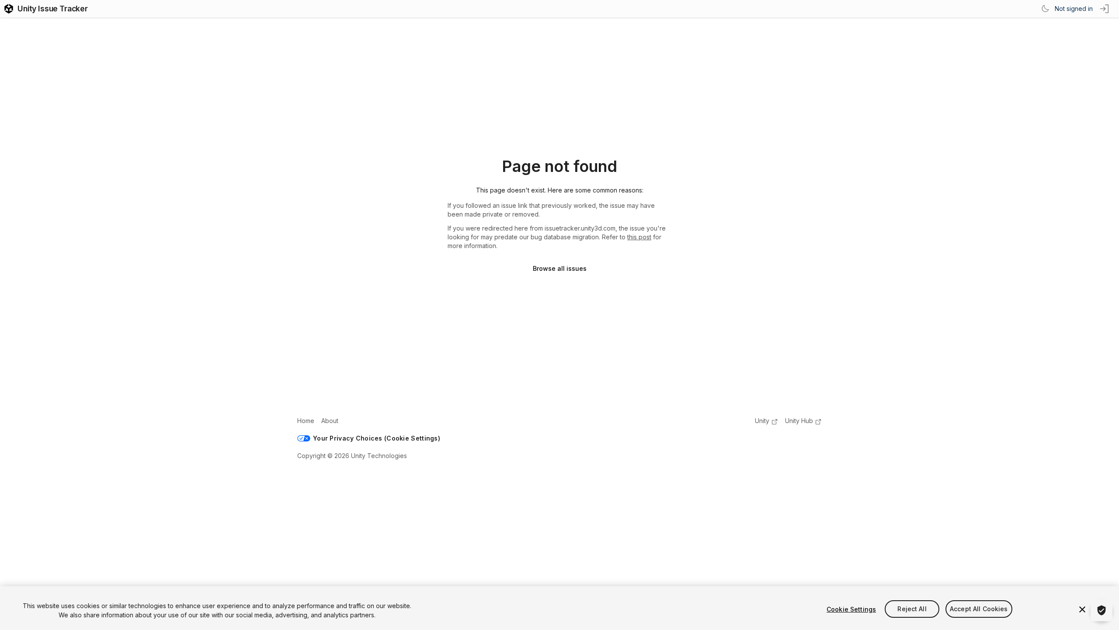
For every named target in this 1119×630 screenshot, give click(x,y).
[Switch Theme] (1045, 9)
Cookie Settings (851, 609)
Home (305, 420)
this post (639, 237)
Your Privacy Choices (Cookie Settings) (376, 438)
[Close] (1082, 609)
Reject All (911, 609)
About (329, 420)
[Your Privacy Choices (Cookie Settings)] (1101, 610)
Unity (762, 420)
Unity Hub (799, 420)
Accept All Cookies (979, 609)
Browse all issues (560, 268)
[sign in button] (1105, 9)
